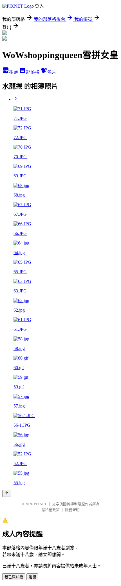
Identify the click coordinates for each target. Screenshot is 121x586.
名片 (51, 72)
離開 (32, 577)
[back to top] (6, 493)
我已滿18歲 (14, 577)
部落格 (33, 72)
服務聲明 (72, 510)
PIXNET (40, 504)
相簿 (14, 72)
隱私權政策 (50, 510)
